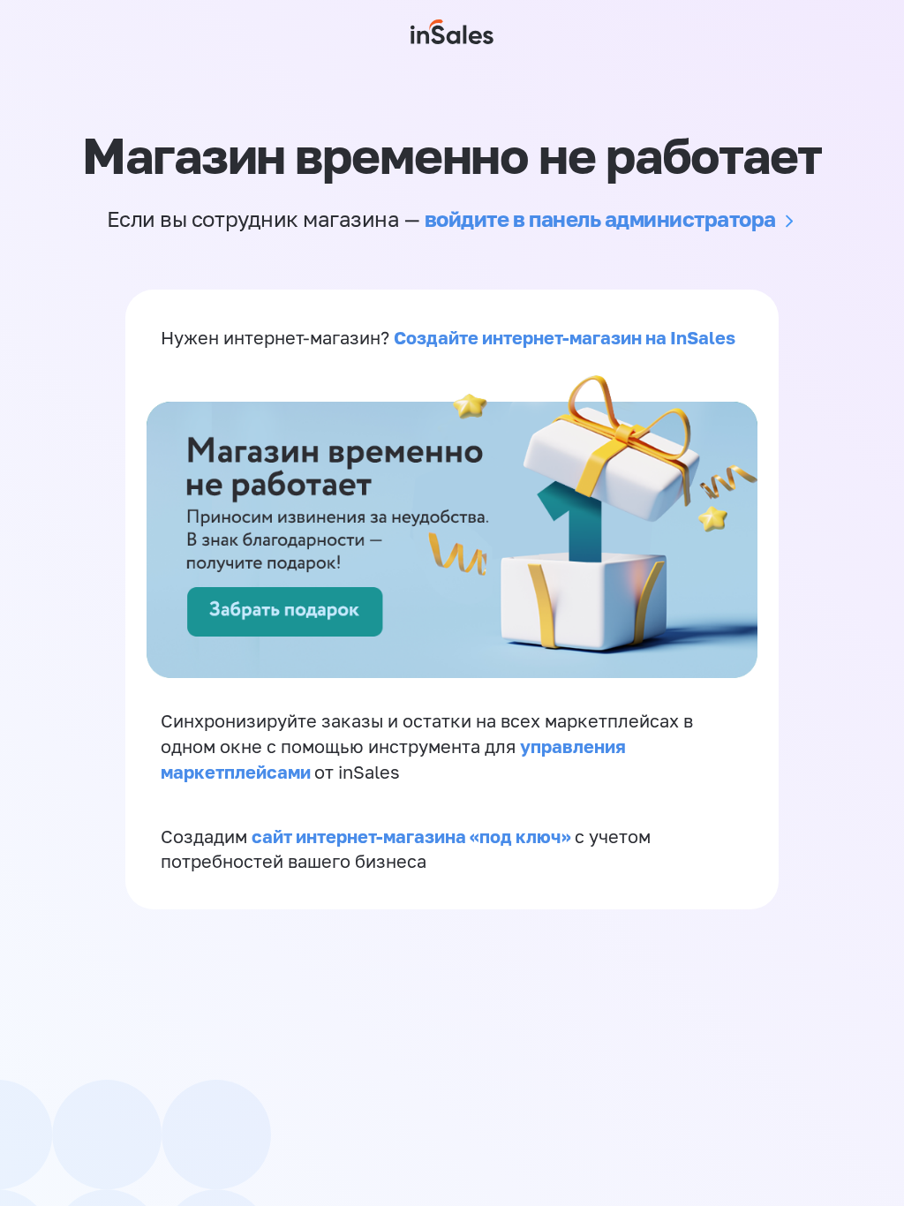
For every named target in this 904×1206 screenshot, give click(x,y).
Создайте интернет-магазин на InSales (564, 337)
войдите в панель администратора (600, 218)
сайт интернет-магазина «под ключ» (413, 836)
